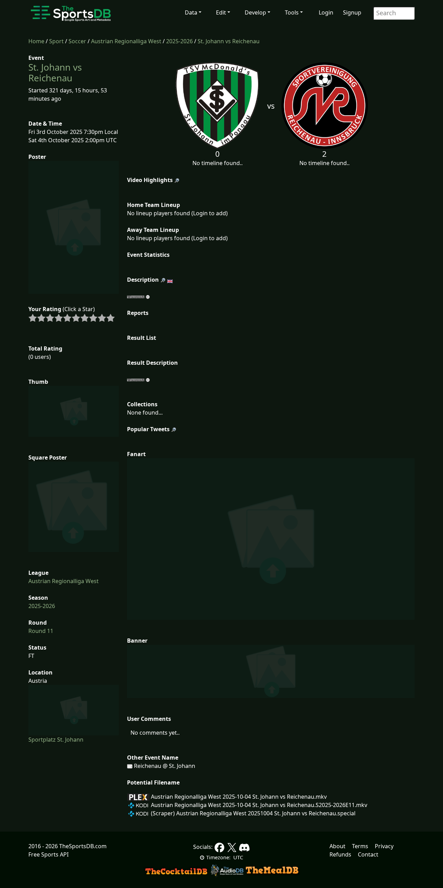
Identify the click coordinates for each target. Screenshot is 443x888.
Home (36, 41)
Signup (352, 12)
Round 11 (40, 631)
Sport (56, 41)
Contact (368, 854)
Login (326, 12)
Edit (221, 12)
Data (191, 12)
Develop (255, 12)
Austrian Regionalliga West (126, 41)
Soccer (77, 41)
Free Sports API (48, 854)
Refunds (340, 854)
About (337, 846)
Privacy (384, 846)
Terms (360, 846)
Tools (292, 12)
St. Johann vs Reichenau (229, 41)
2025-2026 (179, 41)
